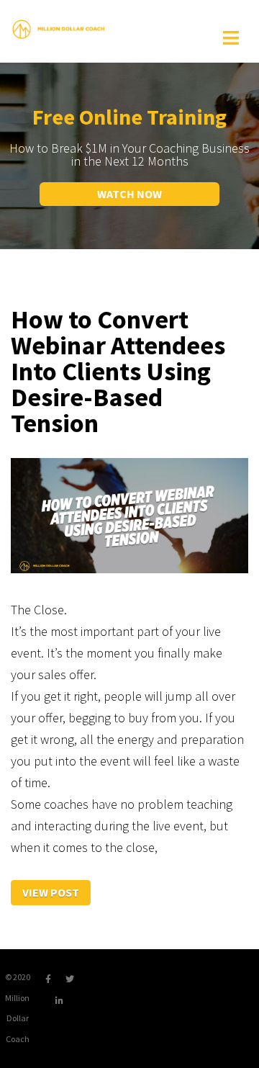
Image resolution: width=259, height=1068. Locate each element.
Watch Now (129, 194)
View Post (50, 892)
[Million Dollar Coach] (58, 28)
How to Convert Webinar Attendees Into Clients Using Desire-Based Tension (118, 371)
